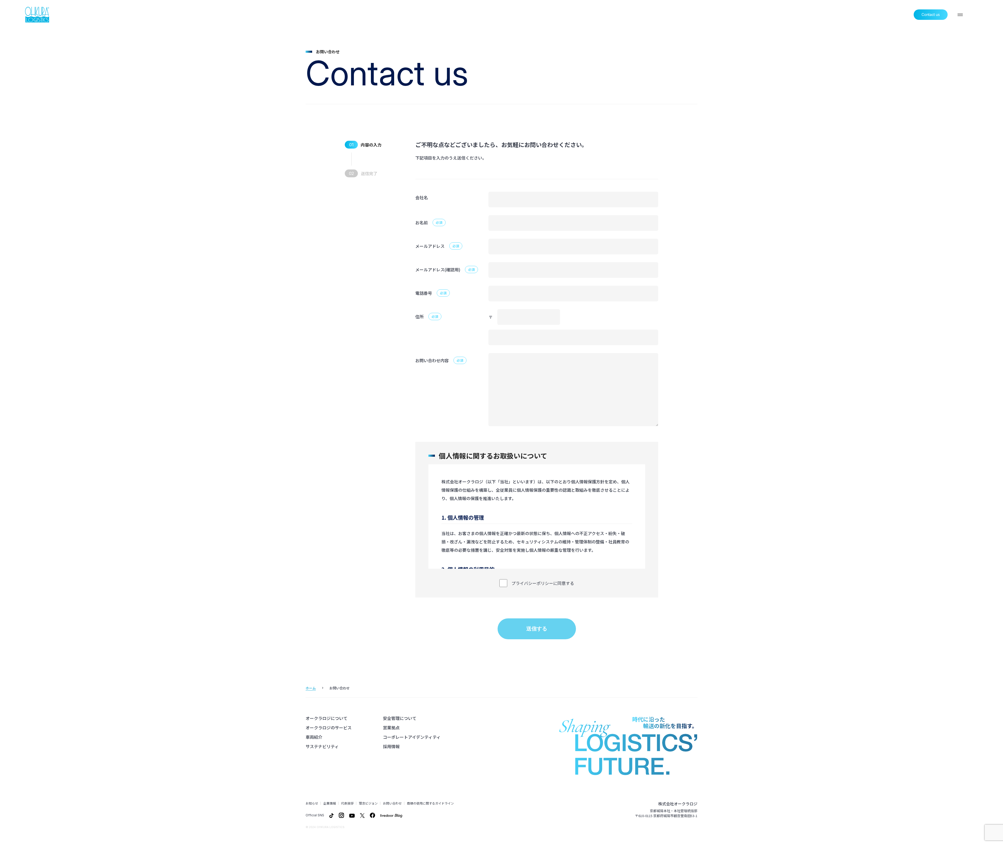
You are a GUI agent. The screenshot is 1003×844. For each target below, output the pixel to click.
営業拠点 (391, 727)
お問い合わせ (392, 803)
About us (813, 14)
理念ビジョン (368, 803)
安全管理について (399, 718)
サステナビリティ (322, 746)
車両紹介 (314, 737)
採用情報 (391, 746)
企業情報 (329, 803)
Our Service (841, 14)
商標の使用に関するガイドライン (430, 803)
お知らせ (312, 803)
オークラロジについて (326, 718)
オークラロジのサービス (329, 727)
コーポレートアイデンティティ (412, 737)
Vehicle (868, 14)
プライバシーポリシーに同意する (542, 583)
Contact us (931, 14)
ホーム (311, 688)
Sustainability (896, 14)
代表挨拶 (347, 803)
